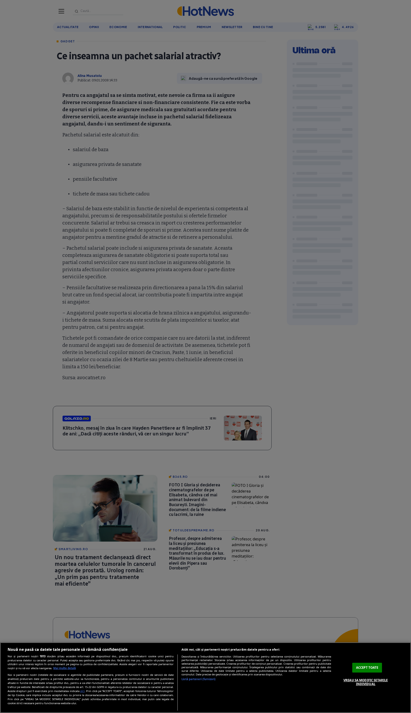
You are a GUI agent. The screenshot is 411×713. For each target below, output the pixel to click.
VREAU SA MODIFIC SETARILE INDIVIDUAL (365, 682)
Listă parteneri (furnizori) (198, 679)
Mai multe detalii (64, 668)
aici (82, 691)
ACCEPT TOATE (367, 667)
